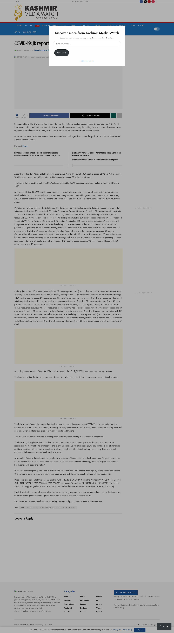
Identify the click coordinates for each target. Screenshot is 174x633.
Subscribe (61, 52)
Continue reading (87, 61)
